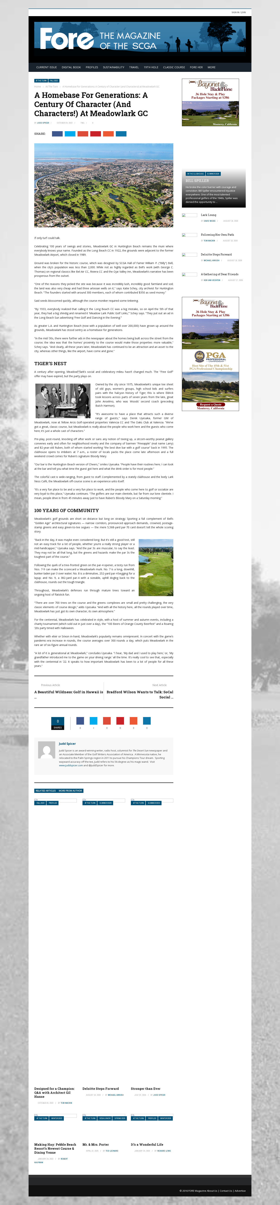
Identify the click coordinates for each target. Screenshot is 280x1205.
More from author (70, 790)
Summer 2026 (106, 803)
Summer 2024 (154, 803)
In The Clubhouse (195, 174)
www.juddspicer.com (71, 765)
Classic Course (174, 67)
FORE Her (196, 67)
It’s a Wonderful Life (147, 1144)
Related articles (46, 790)
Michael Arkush (116, 1095)
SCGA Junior (105, 1118)
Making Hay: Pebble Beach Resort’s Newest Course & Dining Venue (55, 1148)
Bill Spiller (197, 180)
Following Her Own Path (217, 234)
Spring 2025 (120, 1118)
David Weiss (209, 221)
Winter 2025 (165, 1118)
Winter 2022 (56, 1118)
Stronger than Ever (145, 1089)
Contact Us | (227, 1190)
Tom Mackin (66, 1103)
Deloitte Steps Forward (100, 1089)
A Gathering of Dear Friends (219, 274)
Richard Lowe (164, 1150)
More (211, 67)
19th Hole (151, 67)
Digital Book (71, 67)
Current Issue (46, 67)
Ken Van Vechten (212, 280)
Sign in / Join (239, 12)
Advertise (240, 1190)
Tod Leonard (112, 1150)
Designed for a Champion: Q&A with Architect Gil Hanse (54, 1093)
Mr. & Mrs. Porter (95, 1144)
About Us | (213, 1190)
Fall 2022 (54, 80)
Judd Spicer (43, 122)
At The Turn (41, 80)
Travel (134, 67)
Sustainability (113, 67)
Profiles (92, 67)
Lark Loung (208, 215)
